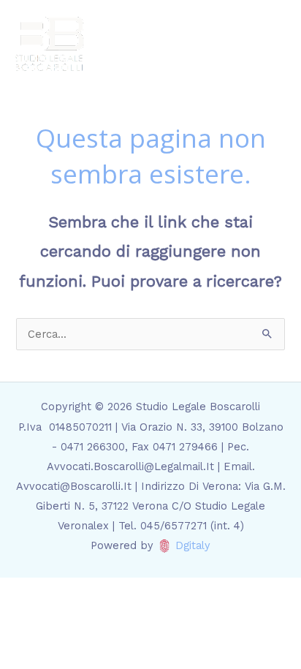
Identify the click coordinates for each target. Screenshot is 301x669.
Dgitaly (192, 545)
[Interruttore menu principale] (271, 44)
